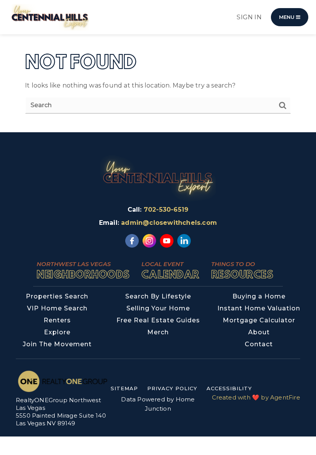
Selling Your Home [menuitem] (158, 308)
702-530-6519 (166, 209)
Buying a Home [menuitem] (259, 296)
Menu (287, 17)
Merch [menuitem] (158, 332)
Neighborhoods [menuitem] (83, 270)
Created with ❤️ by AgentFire (256, 397)
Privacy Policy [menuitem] (172, 388)
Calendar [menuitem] (170, 270)
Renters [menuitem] (57, 320)
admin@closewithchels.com (169, 222)
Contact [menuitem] (259, 344)
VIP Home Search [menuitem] (57, 308)
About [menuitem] (259, 332)
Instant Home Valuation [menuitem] (258, 308)
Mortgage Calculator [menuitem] (259, 320)
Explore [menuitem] (57, 332)
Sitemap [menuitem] (124, 388)
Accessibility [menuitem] (229, 388)
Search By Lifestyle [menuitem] (158, 296)
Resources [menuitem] (242, 270)
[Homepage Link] (50, 16)
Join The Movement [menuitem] (57, 344)
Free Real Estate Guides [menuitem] (158, 320)
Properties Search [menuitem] (57, 296)
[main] (158, 66)
